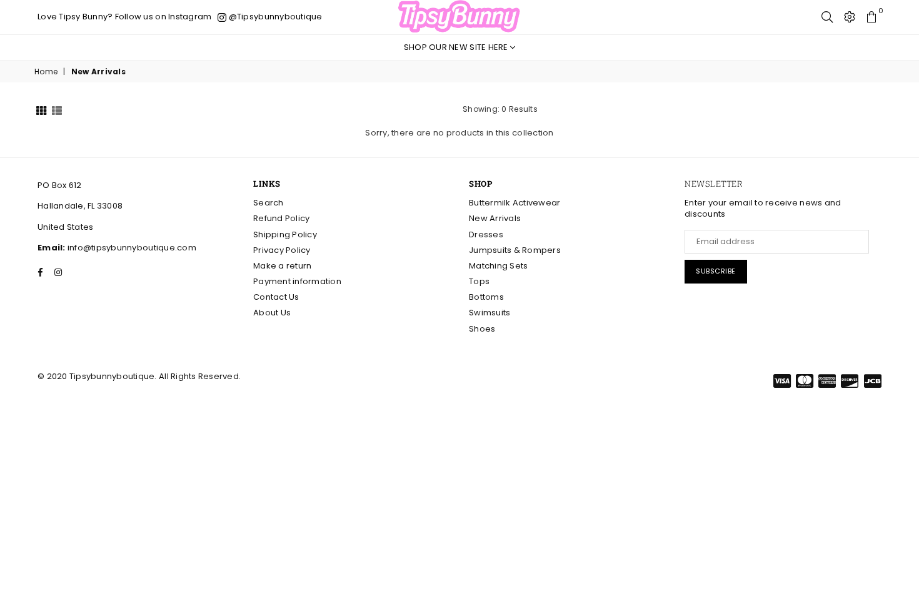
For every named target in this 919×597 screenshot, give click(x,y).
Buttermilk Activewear (514, 203)
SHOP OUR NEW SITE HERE (457, 47)
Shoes (482, 329)
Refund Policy (281, 218)
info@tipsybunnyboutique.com (131, 248)
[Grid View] (41, 109)
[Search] (827, 16)
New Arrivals (495, 218)
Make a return (282, 266)
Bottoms (486, 297)
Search (268, 203)
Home (46, 72)
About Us (272, 312)
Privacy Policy (282, 250)
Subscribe (716, 271)
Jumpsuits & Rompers (515, 250)
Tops (479, 281)
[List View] (57, 109)
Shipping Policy (285, 234)
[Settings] (849, 16)
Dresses (486, 234)
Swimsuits (489, 312)
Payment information (297, 281)
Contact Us (276, 297)
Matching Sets (498, 266)
